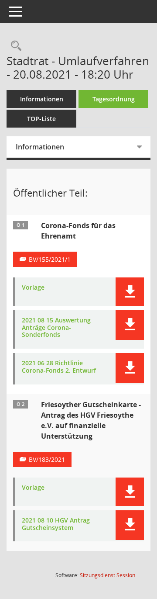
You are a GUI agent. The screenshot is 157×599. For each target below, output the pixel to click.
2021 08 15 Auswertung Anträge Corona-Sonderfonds (56, 328)
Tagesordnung (113, 99)
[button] (130, 291)
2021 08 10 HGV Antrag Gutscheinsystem (56, 524)
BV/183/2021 (47, 459)
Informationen (41, 99)
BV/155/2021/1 (50, 259)
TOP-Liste (41, 118)
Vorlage (33, 287)
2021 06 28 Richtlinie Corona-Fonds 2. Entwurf (59, 367)
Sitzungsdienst (107, 575)
